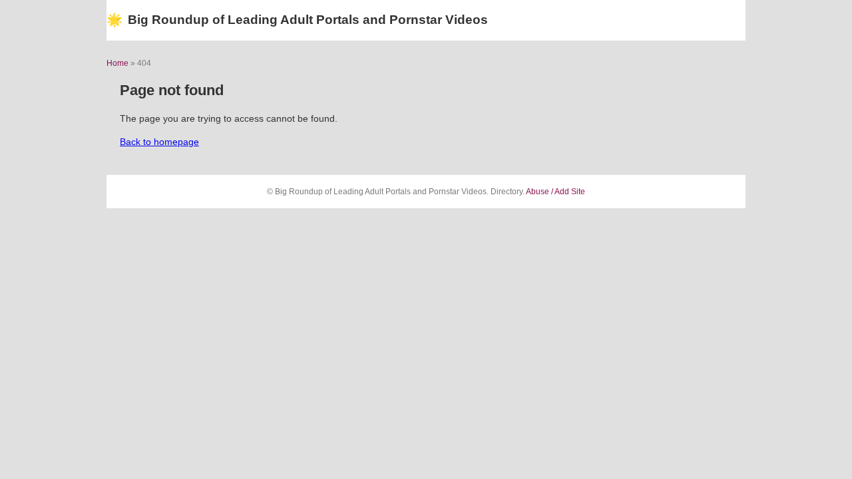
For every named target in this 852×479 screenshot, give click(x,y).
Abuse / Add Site (555, 191)
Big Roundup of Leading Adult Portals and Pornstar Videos (297, 20)
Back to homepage (159, 141)
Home (117, 63)
